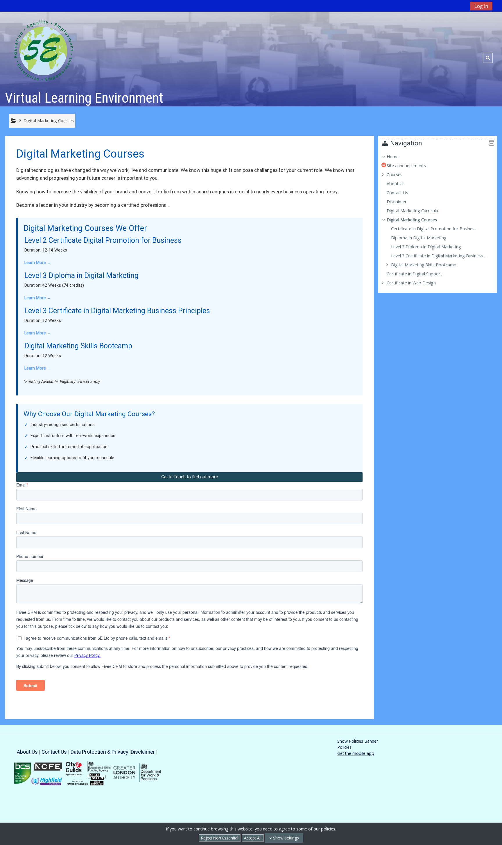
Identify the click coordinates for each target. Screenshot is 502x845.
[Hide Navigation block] (491, 143)
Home (393, 156)
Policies (344, 747)
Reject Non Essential (219, 838)
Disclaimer (143, 752)
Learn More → (37, 262)
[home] (43, 50)
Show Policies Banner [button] (357, 741)
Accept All (252, 838)
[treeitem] (437, 220)
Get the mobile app (355, 753)
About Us (27, 752)
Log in (481, 6)
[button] (488, 58)
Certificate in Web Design (411, 283)
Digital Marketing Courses (412, 219)
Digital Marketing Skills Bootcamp (423, 265)
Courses (394, 174)
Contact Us (53, 752)
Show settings (285, 838)
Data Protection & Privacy (99, 752)
